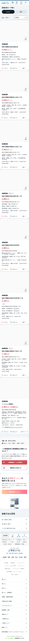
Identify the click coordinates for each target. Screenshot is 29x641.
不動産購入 (4, 542)
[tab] (8, 12)
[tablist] (14, 12)
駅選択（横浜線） (8, 544)
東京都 (18, 542)
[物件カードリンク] (14, 43)
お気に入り (15, 68)
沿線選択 (24, 542)
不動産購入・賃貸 (20, 539)
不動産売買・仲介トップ (8, 539)
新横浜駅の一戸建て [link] (20, 544)
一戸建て (12, 542)
